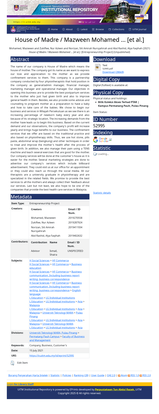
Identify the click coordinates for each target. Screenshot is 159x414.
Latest (83, 29)
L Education (36, 298)
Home (54, 29)
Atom (123, 375)
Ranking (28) (81, 375)
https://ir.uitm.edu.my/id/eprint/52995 (52, 355)
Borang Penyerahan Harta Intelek (28, 375)
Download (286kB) (113, 72)
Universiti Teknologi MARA (57, 312)
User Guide (97, 375)
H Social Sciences (40, 260)
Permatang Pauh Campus (45, 336)
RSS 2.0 (146, 375)
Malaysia (35, 305)
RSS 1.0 (134, 375)
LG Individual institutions (60, 298)
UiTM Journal (139, 29)
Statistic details (102, 192)
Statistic (55, 375)
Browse (99, 29)
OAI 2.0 (111, 375)
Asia (80, 301)
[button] (12, 363)
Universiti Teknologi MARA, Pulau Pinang (53, 332)
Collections (118, 29)
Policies (66, 375)
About (69, 29)
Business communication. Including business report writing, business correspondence (56, 275)
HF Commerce (60, 260)
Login (20, 384)
